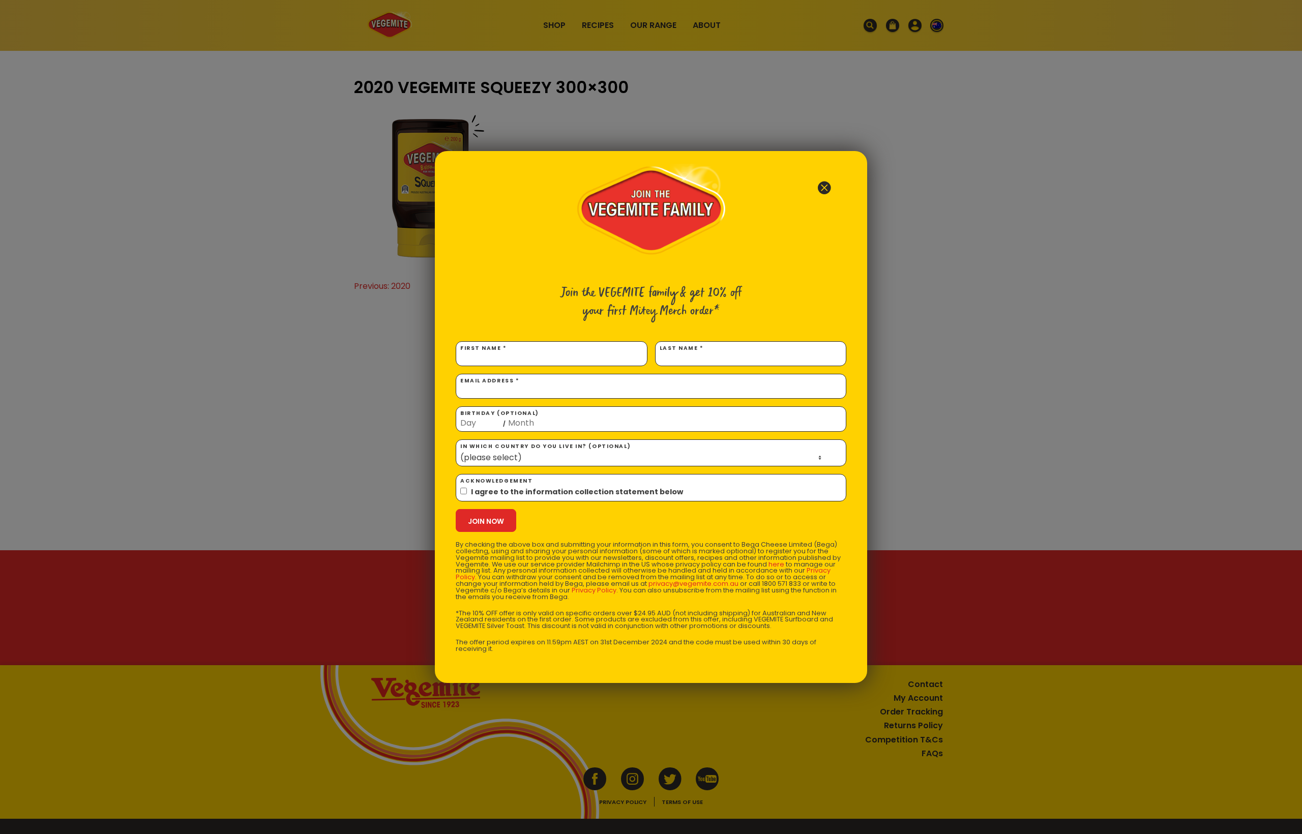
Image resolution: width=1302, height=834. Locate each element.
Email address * (489, 380)
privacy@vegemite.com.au (693, 583)
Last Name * (682, 348)
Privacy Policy (594, 590)
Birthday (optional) (499, 418)
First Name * (483, 348)
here (776, 564)
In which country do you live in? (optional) (545, 446)
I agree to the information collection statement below (577, 492)
